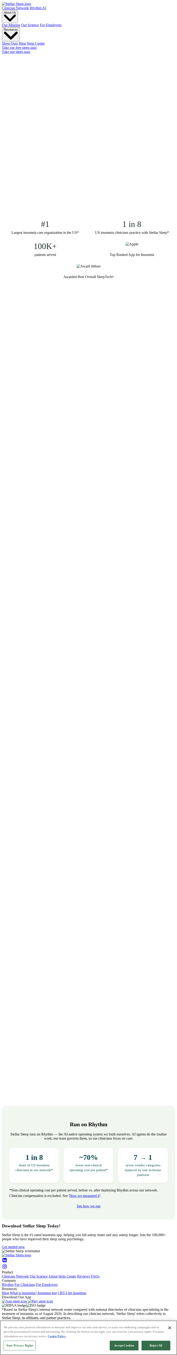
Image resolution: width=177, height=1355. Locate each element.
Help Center (36, 43)
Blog (22, 43)
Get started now (13, 1247)
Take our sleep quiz (16, 52)
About (53, 1276)
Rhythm (8, 1285)
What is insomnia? (23, 1293)
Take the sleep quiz (58, 139)
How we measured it (84, 1196)
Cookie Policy (57, 1336)
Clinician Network (15, 8)
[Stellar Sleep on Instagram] (88, 1267)
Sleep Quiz (10, 43)
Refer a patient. (43, 217)
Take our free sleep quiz (19, 48)
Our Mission (11, 25)
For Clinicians (25, 1285)
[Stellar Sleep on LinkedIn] (88, 1260)
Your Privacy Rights (19, 1345)
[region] (88, 1337)
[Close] (170, 1328)
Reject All (156, 1345)
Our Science (30, 25)
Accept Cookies (124, 1345)
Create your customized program (25, 351)
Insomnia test (47, 1293)
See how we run (88, 1206)
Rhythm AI (38, 8)
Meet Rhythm (58, 197)
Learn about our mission (19, 313)
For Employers (51, 25)
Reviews (83, 1276)
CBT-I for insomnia (72, 1293)
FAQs (95, 1276)
